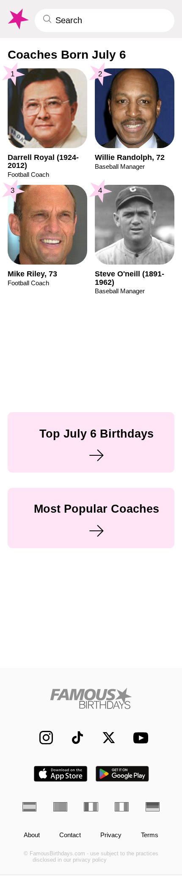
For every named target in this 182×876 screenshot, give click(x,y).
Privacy (110, 835)
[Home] (91, 698)
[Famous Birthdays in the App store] (60, 773)
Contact (70, 835)
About (32, 835)
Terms (149, 835)
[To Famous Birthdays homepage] (17, 19)
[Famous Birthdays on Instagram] (41, 737)
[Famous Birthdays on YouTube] (138, 737)
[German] (153, 806)
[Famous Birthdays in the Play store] (122, 773)
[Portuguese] (60, 806)
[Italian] (122, 806)
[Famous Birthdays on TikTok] (72, 737)
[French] (91, 806)
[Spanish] (29, 806)
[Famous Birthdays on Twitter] (104, 737)
